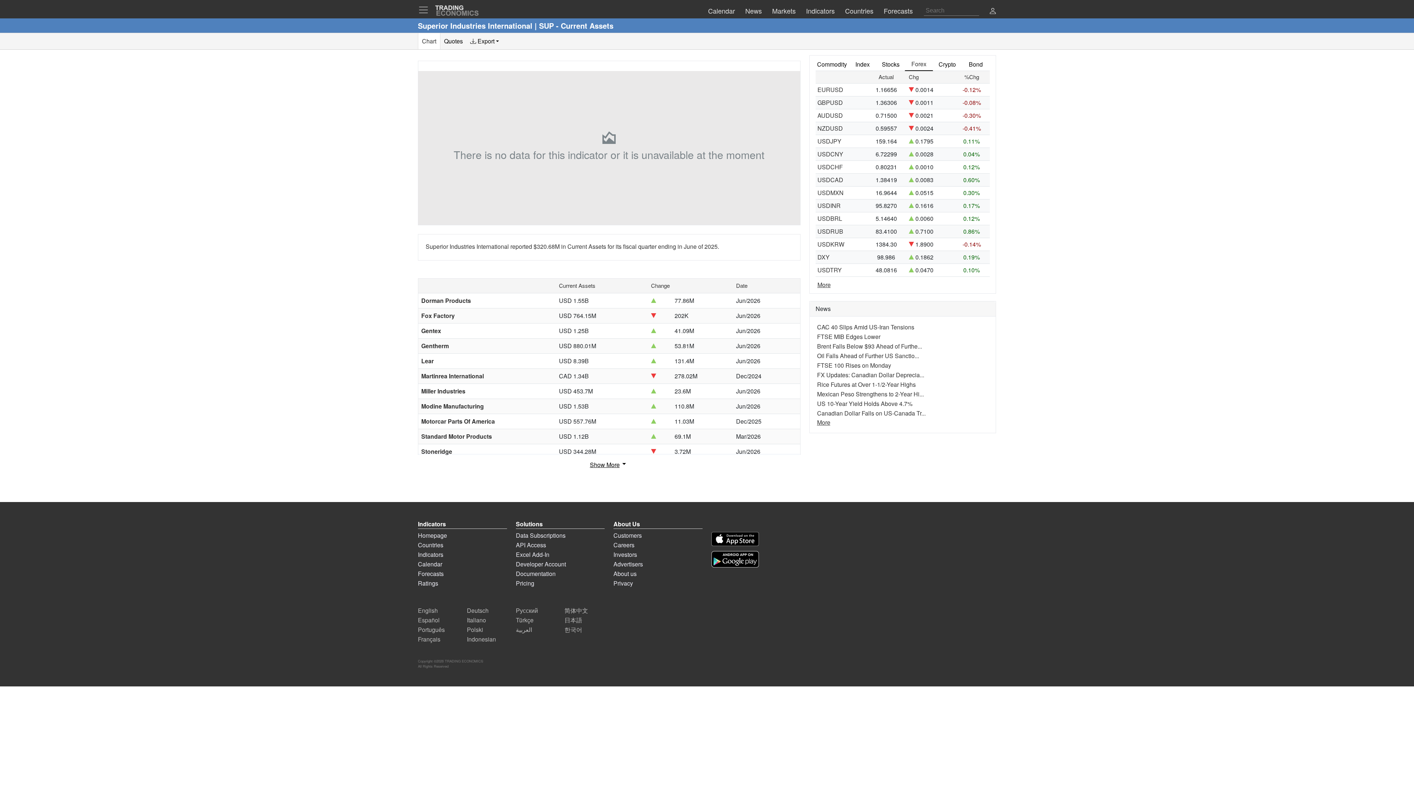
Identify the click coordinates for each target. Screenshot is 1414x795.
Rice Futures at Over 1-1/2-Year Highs (866, 384)
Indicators (430, 554)
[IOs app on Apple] (735, 539)
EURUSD (830, 89)
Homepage (432, 535)
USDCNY (830, 154)
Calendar (430, 564)
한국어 (573, 629)
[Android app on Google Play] (735, 559)
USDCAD (830, 180)
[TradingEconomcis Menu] (425, 10)
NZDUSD (830, 128)
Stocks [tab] (891, 64)
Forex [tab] (918, 64)
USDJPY (829, 141)
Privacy (623, 583)
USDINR (829, 205)
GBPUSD (830, 102)
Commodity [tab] (832, 64)
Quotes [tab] (453, 41)
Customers (627, 535)
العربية (524, 629)
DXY (823, 257)
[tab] (485, 41)
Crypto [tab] (947, 64)
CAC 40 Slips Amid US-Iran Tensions (865, 327)
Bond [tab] (976, 64)
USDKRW (830, 244)
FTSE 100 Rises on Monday (854, 365)
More (824, 284)
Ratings (428, 583)
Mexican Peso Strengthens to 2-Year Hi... (870, 394)
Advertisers (628, 564)
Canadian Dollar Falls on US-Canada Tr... (871, 413)
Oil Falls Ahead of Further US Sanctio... (868, 355)
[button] (993, 11)
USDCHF (830, 167)
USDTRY (829, 270)
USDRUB (830, 231)
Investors (625, 554)
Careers (623, 545)
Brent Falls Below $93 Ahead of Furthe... (869, 346)
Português (431, 629)
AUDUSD (830, 115)
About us (625, 573)
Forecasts (431, 573)
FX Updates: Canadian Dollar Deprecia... (870, 375)
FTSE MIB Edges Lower (848, 336)
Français (429, 639)
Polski (475, 629)
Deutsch (478, 610)
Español (429, 620)
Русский (527, 610)
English (428, 610)
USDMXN (830, 192)
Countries (430, 545)
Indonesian (481, 639)
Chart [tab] (429, 41)
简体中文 (576, 610)
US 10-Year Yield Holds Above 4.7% (864, 403)
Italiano (476, 620)
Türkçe (525, 620)
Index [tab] (862, 64)
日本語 (573, 620)
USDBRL (829, 218)
